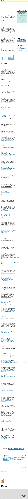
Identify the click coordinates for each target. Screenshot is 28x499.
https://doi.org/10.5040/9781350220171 (6, 328)
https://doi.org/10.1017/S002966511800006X (6, 225)
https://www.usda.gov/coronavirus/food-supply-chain (7, 403)
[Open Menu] (1, 0)
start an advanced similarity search (9, 468)
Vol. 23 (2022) (7, 2)
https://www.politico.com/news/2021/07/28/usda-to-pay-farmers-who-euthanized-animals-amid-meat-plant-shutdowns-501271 (8, 237)
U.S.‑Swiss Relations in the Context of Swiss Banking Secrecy (13, 455)
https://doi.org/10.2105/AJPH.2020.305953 (6, 432)
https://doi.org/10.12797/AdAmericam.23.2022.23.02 (9, 13)
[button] (1, 497)
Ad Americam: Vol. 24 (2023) (20, 448)
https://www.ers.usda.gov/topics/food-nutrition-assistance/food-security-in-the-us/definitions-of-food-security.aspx (7, 395)
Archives (5, 2)
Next (25, 467)
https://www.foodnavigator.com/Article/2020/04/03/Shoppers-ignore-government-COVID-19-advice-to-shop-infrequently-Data (8, 96)
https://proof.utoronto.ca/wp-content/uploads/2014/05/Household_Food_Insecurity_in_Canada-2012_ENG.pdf (9, 345)
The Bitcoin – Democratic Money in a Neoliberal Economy (16, 459)
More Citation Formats (20, 50)
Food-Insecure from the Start (13, 448)
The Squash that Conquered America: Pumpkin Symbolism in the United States (16, 464)
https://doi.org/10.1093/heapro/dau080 (6, 297)
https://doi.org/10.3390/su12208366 (9, 101)
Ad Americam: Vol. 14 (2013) (10, 458)
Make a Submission (4, 471)
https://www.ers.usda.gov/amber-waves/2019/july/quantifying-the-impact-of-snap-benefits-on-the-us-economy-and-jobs (8, 115)
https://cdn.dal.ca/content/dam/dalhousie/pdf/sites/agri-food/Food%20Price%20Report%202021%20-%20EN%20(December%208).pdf (8, 106)
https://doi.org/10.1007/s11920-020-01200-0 (6, 187)
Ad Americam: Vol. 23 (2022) (6, 465)
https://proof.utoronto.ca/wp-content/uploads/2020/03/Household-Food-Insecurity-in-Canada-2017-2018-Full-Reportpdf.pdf (8, 352)
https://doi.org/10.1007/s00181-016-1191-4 (8, 182)
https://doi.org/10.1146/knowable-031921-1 (6, 191)
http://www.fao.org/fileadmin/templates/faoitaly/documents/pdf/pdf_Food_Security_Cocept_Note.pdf (13, 362)
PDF (18, 25)
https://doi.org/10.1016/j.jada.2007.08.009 (6, 214)
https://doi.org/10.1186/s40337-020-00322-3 (8, 209)
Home (2, 2)
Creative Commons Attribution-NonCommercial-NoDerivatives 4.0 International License (21, 40)
